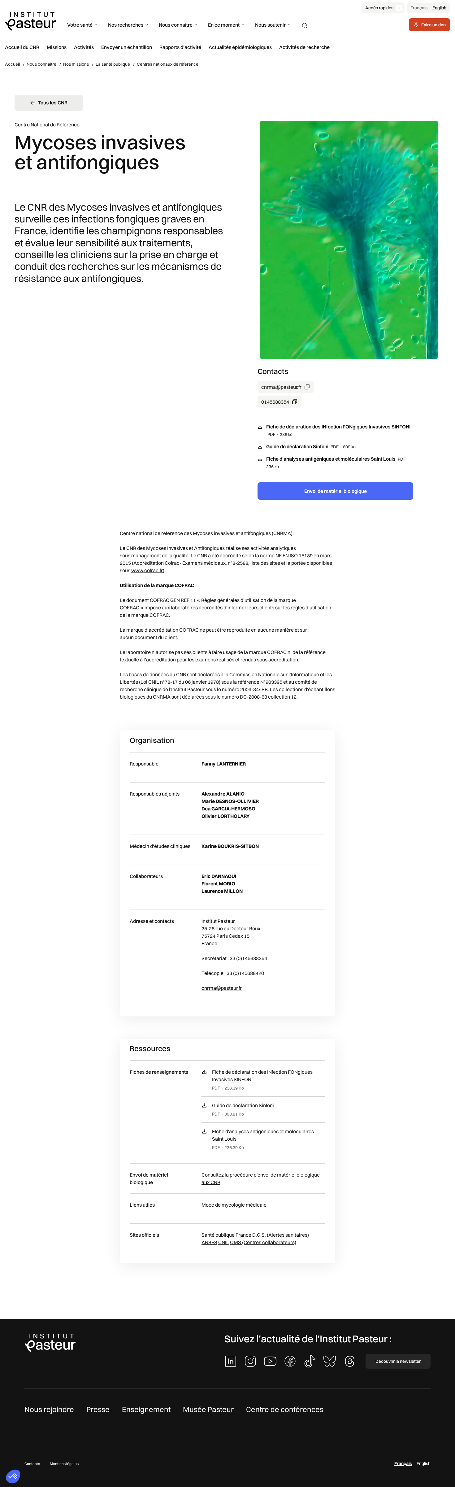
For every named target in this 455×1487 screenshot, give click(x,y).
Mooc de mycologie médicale (234, 1205)
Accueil (12, 64)
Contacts (32, 1463)
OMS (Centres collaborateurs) (263, 1242)
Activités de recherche (304, 47)
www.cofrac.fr (147, 570)
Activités (84, 47)
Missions (57, 47)
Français (418, 8)
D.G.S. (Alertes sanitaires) (280, 1235)
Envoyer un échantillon (126, 47)
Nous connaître (176, 25)
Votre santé (80, 25)
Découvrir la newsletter (398, 1361)
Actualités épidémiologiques (240, 47)
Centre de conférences (284, 1409)
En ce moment (224, 25)
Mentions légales (64, 1463)
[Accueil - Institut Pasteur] (30, 21)
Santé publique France (226, 1235)
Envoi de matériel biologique (335, 491)
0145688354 (275, 402)
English (439, 8)
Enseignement (146, 1409)
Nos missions (76, 64)
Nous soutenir (270, 25)
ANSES (209, 1242)
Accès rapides (379, 8)
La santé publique (113, 64)
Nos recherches (125, 25)
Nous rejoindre (49, 1409)
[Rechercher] (304, 25)
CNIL (223, 1242)
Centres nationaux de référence (167, 64)
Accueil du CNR (22, 47)
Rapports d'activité (180, 47)
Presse (98, 1409)
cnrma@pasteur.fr (281, 387)
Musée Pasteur (208, 1409)
